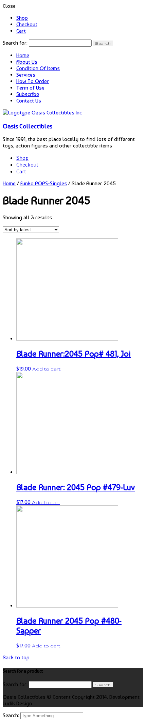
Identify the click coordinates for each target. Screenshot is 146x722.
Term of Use (30, 87)
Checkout (26, 24)
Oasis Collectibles (27, 126)
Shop (22, 18)
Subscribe (27, 94)
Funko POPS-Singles (43, 183)
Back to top (16, 657)
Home (22, 55)
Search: (11, 715)
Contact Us (28, 100)
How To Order (32, 81)
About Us (26, 62)
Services (25, 75)
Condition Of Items (38, 68)
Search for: (15, 43)
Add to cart (46, 369)
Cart (21, 31)
